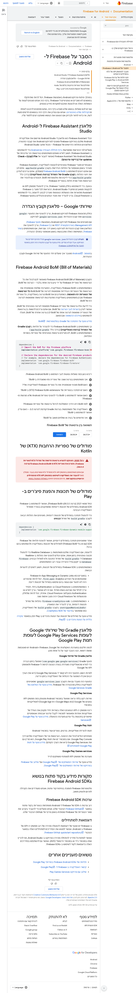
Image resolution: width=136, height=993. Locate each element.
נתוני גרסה (33, 934)
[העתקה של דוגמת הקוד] (90, 342)
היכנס (5, 3)
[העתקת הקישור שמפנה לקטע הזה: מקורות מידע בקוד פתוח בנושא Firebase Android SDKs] (45, 781)
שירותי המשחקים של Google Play (60, 762)
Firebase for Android (96, 11)
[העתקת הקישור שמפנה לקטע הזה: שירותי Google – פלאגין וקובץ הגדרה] (19, 206)
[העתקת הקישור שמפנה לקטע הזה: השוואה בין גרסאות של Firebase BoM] (43, 425)
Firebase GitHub (74, 809)
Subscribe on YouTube (58, 934)
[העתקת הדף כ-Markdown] (61, 63)
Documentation (123, 11)
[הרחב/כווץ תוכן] (80, 71)
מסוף (34, 222)
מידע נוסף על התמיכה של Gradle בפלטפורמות (65, 321)
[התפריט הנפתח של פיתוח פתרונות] (69, 17)
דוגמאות (32, 17)
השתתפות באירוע (59, 938)
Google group (31, 930)
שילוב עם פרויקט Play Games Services (68, 872)
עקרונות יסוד (110, 17)
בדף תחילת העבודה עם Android (46, 150)
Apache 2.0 (92, 897)
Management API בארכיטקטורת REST (73, 225)
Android (93, 959)
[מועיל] (22, 46)
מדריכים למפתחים (89, 921)
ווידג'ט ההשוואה (72, 315)
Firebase (88, 46)
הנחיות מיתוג (32, 938)
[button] (120, 41)
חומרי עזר (45, 17)
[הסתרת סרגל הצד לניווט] (104, 988)
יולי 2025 (78, 460)
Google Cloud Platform (87, 972)
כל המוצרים (92, 976)
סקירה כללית (127, 17)
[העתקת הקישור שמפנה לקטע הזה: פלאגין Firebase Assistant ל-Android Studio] (76, 131)
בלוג (30, 3)
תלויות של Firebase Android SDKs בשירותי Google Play (59, 862)
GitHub (94, 938)
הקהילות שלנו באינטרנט (78, 112)
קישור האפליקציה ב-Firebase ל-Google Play (63, 867)
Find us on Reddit (60, 925)
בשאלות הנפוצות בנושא (38, 478)
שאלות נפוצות (31, 942)
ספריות (94, 934)
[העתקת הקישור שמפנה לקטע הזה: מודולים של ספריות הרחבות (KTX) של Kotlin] (78, 451)
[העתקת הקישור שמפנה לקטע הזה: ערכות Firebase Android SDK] (43, 800)
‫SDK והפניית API (90, 925)
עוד (107, 3)
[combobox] (76, 3)
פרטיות (87, 987)
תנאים (94, 987)
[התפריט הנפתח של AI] (91, 17)
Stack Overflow (30, 925)
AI (95, 17)
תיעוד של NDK (59, 611)
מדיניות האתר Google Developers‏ (58, 897)
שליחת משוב (25, 56)
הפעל (60, 17)
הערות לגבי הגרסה (70, 309)
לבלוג (65, 921)
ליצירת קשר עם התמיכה (27, 921)
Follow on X (62, 930)
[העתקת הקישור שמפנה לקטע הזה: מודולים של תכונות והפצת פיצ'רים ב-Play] (81, 496)
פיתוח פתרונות (78, 17)
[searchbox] (118, 26)
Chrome (93, 964)
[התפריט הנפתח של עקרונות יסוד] (101, 17)
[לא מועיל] (18, 46)
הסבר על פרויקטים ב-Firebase (71, 245)
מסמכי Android (81, 253)
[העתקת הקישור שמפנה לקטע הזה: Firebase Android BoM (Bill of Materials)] (89, 272)
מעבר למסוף (18, 3)
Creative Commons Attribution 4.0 (47, 895)
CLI (46, 225)
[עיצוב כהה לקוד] (85, 342)
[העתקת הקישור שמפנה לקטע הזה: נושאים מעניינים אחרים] (46, 855)
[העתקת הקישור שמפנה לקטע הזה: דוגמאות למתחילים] (59, 820)
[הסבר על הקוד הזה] (81, 342)
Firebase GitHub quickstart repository (62, 832)
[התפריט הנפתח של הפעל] (55, 17)
